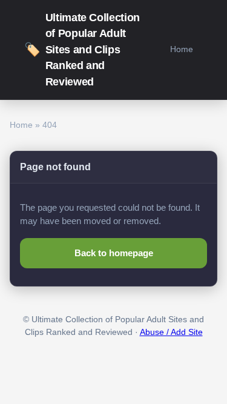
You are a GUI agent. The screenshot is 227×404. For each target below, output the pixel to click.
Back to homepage (113, 253)
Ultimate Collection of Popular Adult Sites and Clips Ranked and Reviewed (82, 50)
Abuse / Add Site (171, 332)
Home (181, 49)
